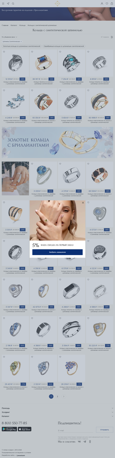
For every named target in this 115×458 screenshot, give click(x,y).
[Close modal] (83, 202)
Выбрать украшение (57, 252)
